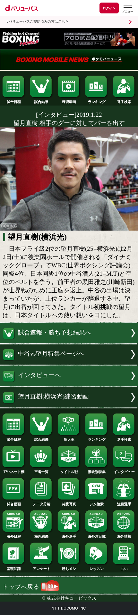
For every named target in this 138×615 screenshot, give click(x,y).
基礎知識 (14, 569)
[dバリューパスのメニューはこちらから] (127, 9)
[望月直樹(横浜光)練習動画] (69, 405)
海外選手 (69, 536)
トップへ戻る (22, 586)
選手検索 (124, 102)
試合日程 (14, 102)
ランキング (97, 102)
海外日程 (14, 536)
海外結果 (41, 536)
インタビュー (124, 472)
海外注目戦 (97, 536)
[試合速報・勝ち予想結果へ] (69, 341)
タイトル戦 (69, 472)
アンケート (41, 569)
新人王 (69, 439)
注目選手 (124, 504)
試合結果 (41, 102)
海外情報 (124, 536)
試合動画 (14, 504)
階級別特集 (97, 472)
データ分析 (41, 504)
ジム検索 (97, 504)
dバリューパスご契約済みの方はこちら (37, 22)
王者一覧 (41, 472)
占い (124, 569)
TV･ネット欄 (14, 472)
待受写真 (69, 504)
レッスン (97, 569)
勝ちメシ (69, 569)
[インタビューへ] (69, 384)
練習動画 (69, 102)
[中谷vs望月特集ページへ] (69, 362)
